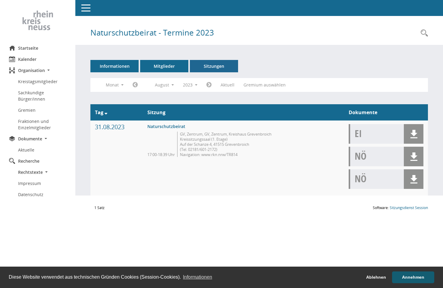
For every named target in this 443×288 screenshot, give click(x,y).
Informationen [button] (197, 277)
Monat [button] (113, 85)
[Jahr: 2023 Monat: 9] (209, 85)
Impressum (29, 183)
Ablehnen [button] (376, 277)
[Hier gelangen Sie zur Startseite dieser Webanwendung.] (37, 20)
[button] (37, 70)
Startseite (28, 48)
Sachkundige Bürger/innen (31, 96)
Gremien (27, 110)
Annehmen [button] (413, 277)
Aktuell (227, 85)
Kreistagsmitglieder (38, 81)
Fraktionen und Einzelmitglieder (34, 124)
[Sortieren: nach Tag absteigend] (106, 112)
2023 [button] (188, 85)
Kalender (27, 59)
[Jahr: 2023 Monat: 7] (135, 85)
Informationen (115, 66)
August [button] (162, 85)
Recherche (28, 161)
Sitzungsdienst (409, 207)
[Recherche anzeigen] (423, 33)
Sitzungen (214, 66)
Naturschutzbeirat (166, 126)
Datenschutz (30, 194)
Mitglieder (164, 66)
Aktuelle (26, 150)
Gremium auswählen (264, 85)
